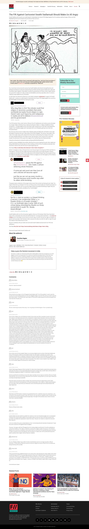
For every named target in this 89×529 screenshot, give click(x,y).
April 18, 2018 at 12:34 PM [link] (13, 292)
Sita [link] (14, 246)
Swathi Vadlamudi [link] (20, 246)
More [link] (70, 6)
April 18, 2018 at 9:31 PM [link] (13, 314)
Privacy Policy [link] (69, 510)
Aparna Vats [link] (61, 492)
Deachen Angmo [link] (15, 20)
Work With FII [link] (54, 510)
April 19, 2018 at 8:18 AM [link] (13, 391)
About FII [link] (38, 506)
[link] (87, 160)
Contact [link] (37, 508)
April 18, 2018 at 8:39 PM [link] (13, 305)
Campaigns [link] (42, 6)
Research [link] (36, 6)
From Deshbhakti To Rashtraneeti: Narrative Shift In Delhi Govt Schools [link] (68, 489)
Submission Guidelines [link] (41, 510)
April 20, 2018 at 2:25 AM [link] (13, 439)
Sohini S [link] (71, 156)
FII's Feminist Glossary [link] (66, 119)
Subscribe (63, 100)
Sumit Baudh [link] (38, 495)
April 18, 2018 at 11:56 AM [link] (13, 283)
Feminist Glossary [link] (51, 6)
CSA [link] (23, 245)
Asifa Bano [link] (18, 245)
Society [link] (10, 11)
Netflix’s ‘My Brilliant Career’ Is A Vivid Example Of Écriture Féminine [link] (73, 160)
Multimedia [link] (59, 6)
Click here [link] (70, 1)
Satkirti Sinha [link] (13, 493)
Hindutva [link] (36, 245)
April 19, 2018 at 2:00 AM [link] (13, 367)
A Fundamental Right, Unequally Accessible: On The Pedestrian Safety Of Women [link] (73, 169)
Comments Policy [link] (70, 506)
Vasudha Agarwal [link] (74, 172)
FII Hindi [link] (66, 6)
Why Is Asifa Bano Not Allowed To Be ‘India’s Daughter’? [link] (29, 147)
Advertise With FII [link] (55, 506)
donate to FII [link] (21, 83)
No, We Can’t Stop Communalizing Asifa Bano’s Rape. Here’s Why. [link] (31, 226)
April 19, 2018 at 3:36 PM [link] (13, 413)
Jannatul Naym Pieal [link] (74, 164)
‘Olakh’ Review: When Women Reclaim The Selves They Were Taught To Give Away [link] (73, 152)
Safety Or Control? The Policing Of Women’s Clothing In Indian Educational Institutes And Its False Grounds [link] (43, 491)
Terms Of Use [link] (69, 508)
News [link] (15, 11)
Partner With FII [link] (54, 508)
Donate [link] (75, 6)
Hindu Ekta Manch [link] (29, 245)
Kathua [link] (40, 245)
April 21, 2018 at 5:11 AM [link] (13, 451)
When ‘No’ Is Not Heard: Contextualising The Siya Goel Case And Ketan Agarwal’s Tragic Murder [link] (19, 490)
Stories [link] (30, 6)
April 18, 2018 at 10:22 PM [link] (13, 351)
